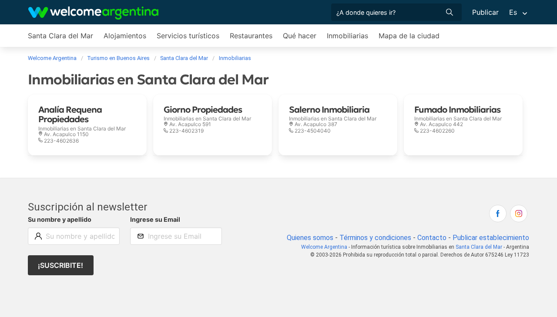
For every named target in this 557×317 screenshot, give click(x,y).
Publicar (485, 12)
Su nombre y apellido (59, 219)
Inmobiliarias (347, 35)
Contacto (431, 238)
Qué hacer (299, 35)
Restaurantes (251, 35)
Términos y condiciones (375, 238)
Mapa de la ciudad (409, 35)
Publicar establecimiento (491, 238)
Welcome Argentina (324, 247)
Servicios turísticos (188, 35)
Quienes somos (310, 238)
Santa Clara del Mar (60, 35)
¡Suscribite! (60, 265)
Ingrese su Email (155, 219)
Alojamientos (125, 35)
